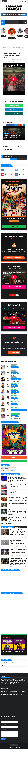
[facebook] (19, 1)
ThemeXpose (17, 747)
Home (4, 47)
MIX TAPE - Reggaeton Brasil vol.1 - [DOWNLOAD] (17, 491)
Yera (23, 47)
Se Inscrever (14, 457)
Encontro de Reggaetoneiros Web (10, 662)
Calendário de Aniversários (14, 257)
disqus (25, 159)
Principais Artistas (20, 527)
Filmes (3, 665)
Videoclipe (18, 47)
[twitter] (21, 1)
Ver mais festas (14, 226)
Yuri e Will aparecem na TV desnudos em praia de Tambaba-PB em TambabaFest (17, 486)
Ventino (13, 47)
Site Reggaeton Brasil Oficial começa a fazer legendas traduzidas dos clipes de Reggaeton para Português (17, 498)
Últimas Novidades (7, 527)
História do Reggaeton (7, 667)
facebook (13, 159)
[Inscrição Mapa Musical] (14, 16)
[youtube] (23, 1)
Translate (12, 470)
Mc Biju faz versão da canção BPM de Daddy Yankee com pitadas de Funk (17, 504)
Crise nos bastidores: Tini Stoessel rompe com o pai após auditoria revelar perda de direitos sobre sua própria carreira (18, 533)
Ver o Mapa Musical (14, 461)
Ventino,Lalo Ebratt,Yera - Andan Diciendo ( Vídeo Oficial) (12, 136)
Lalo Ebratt (8, 47)
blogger (19, 159)
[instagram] (25, 1)
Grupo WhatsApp (14, 105)
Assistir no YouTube (14, 327)
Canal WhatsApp (15, 113)
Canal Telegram (14, 109)
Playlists (6, 637)
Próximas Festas (14, 182)
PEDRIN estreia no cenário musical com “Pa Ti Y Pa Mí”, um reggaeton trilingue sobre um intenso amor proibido (17, 479)
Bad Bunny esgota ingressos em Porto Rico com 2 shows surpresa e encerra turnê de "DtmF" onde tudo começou (17, 512)
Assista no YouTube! (14, 287)
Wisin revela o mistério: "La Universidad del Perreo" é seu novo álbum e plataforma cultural (17, 543)
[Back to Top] (17, 745)
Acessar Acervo (14, 352)
